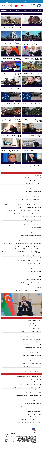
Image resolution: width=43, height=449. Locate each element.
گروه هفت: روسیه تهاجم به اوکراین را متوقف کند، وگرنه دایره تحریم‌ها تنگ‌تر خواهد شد (11, 151)
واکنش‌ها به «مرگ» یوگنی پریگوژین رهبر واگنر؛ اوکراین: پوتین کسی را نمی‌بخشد (12, 28)
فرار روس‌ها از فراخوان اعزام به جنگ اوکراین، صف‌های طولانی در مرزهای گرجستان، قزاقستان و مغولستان (11, 120)
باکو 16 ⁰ (26, 1)
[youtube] (15, 5)
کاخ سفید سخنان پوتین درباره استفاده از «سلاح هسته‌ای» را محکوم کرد (12, 74)
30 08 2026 (32, 1)
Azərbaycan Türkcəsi (15, 1)
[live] (24, 5)
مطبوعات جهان (17, 10)
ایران (21, 10)
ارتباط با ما (36, 1)
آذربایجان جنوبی (31, 10)
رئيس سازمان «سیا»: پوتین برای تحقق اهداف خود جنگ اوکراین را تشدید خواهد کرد (32, 166)
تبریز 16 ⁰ (21, 1)
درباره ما (40, 1)
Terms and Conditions (6, 440)
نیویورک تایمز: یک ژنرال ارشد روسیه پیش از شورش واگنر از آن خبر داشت (33, 59)
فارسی (7, 1)
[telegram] (2, 6)
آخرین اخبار (39, 10)
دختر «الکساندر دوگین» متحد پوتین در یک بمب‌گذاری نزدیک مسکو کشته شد (34, 136)
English (3, 1)
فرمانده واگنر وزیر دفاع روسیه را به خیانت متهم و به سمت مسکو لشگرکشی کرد (32, 74)
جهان (35, 10)
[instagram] (8, 6)
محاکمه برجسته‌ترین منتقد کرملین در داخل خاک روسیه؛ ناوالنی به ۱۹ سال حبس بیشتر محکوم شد (32, 43)
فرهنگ (13, 10)
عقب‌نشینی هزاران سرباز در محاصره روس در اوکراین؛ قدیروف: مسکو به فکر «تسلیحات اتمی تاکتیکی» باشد (33, 120)
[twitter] (4, 6)
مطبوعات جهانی (13, 436)
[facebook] (6, 6)
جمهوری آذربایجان (26, 10)
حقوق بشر (9, 10)
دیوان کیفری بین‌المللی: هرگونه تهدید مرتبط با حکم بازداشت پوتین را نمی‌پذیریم (32, 104)
